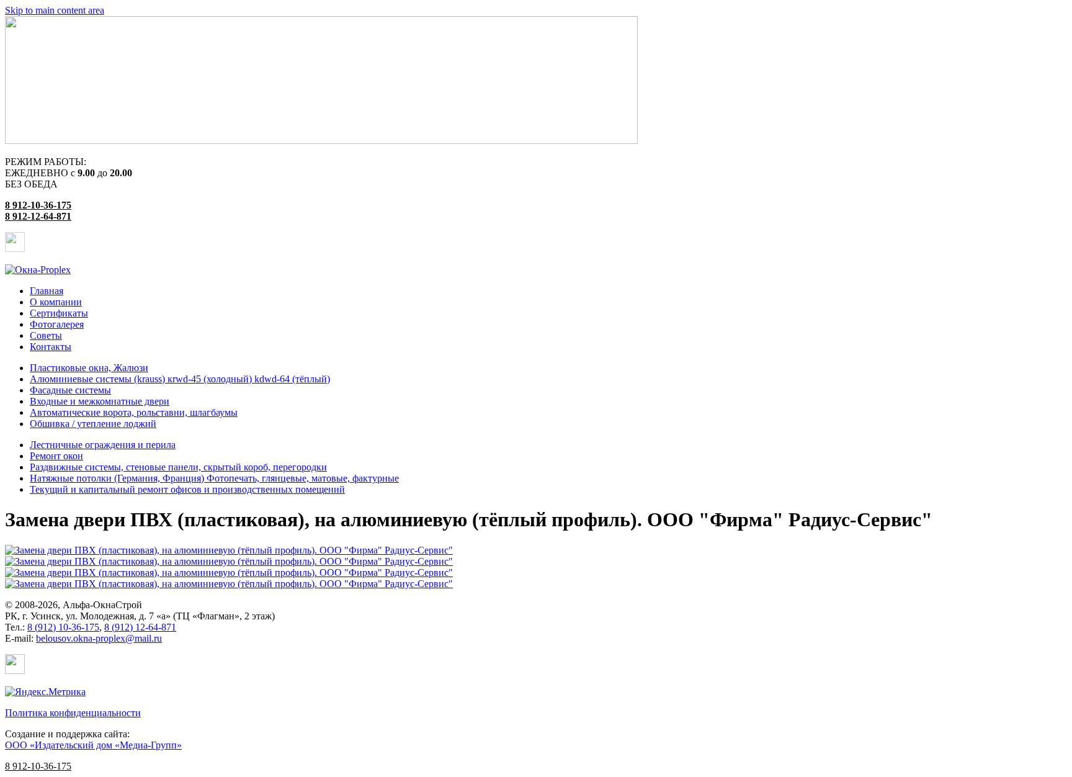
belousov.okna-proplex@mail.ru (99, 638)
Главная (46, 290)
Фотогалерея (57, 324)
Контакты (50, 346)
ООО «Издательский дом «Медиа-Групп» (93, 745)
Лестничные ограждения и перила (103, 444)
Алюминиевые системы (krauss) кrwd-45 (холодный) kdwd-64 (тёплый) (180, 379)
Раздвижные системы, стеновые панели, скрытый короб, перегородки (178, 467)
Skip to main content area (54, 10)
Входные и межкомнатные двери (99, 401)
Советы (46, 335)
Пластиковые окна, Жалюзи (89, 367)
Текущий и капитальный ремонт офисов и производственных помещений (187, 489)
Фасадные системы (70, 390)
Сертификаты (59, 313)
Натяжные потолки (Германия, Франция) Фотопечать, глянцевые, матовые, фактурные (214, 478)
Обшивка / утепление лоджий (93, 423)
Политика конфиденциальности (73, 712)
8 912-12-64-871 (38, 216)
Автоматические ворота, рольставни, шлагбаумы (134, 412)
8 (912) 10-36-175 (63, 627)
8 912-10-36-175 (38, 205)
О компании (56, 302)
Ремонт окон (56, 456)
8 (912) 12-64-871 (140, 627)
